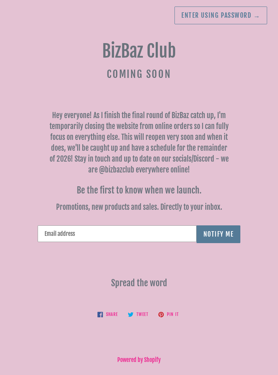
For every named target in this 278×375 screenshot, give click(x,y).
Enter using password (220, 15)
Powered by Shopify (139, 359)
